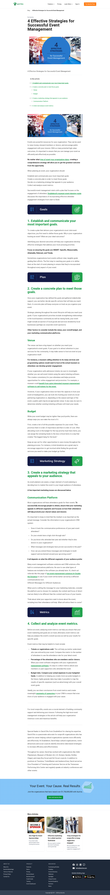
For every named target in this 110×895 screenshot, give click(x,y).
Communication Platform (40, 101)
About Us (5, 867)
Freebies (50, 869)
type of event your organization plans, (54, 159)
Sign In (77, 4)
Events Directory (52, 871)
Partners (50, 883)
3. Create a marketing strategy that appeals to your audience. (50, 98)
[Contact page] (84, 864)
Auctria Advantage (8, 869)
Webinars (51, 874)
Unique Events (52, 879)
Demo (28, 869)
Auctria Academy (53, 881)
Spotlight (50, 876)
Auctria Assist (30, 874)
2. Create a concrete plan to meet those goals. (45, 87)
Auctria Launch (30, 876)
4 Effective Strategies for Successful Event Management (48, 10)
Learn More (67, 4)
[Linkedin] (80, 864)
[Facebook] (73, 864)
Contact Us (6, 876)
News (49, 886)
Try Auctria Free (90, 4)
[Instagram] (77, 864)
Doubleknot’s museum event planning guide (64, 193)
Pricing (59, 4)
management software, (40, 666)
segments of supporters (45, 693)
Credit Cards (29, 879)
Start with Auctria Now (55, 797)
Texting (28, 881)
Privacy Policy (7, 874)
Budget (35, 94)
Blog (29, 10)
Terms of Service (8, 871)
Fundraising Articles (53, 867)
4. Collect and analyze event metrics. (43, 106)
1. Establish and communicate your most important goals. (50, 83)
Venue (35, 90)
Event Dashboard (31, 883)
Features (50, 4)
